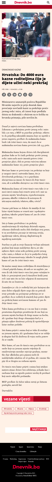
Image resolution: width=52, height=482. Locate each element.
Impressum (22, 459)
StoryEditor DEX (29, 476)
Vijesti (12, 447)
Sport (21, 447)
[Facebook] (4, 95)
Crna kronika (21, 451)
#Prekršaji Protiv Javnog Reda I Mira (18, 413)
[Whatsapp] (25, 95)
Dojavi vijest (22, 461)
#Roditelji (42, 409)
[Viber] (30, 95)
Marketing (13, 459)
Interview (30, 447)
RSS (47, 459)
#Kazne (20, 409)
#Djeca (31, 409)
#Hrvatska (8, 409)
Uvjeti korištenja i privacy (36, 459)
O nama (5, 459)
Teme (40, 447)
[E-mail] (20, 95)
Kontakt (31, 461)
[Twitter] (9, 95)
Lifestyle (33, 451)
